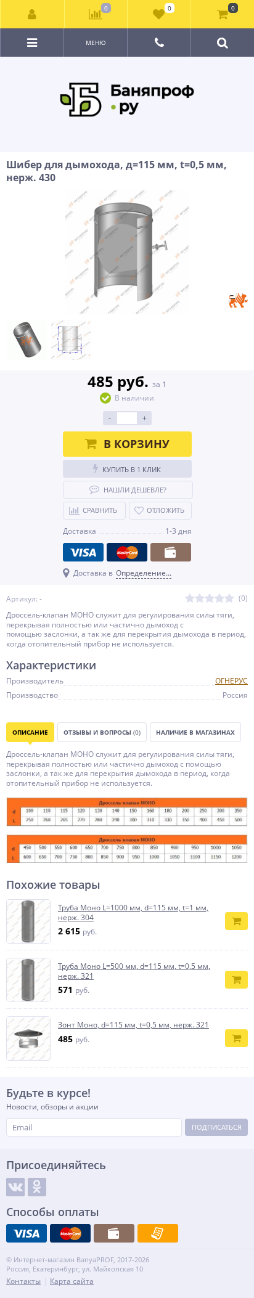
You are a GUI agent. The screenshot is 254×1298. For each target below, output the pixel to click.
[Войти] (33, 14)
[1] (190, 599)
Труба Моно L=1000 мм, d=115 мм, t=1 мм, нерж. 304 (133, 912)
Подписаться (217, 1127)
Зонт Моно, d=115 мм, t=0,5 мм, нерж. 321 (133, 1025)
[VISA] (83, 552)
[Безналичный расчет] (157, 1233)
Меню (96, 42)
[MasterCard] (127, 552)
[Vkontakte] (15, 1187)
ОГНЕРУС (231, 681)
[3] (210, 599)
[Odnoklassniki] (37, 1187)
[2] (200, 599)
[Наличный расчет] (170, 552)
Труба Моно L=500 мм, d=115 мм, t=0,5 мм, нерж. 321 (134, 971)
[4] (219, 599)
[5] (229, 599)
